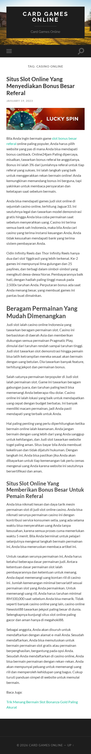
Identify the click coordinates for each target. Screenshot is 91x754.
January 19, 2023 (19, 100)
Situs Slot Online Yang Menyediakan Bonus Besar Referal (40, 85)
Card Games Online (45, 16)
